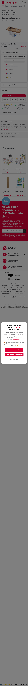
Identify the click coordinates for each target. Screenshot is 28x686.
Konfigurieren (14, 359)
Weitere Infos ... (17, 339)
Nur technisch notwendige (14, 354)
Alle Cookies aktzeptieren (14, 350)
